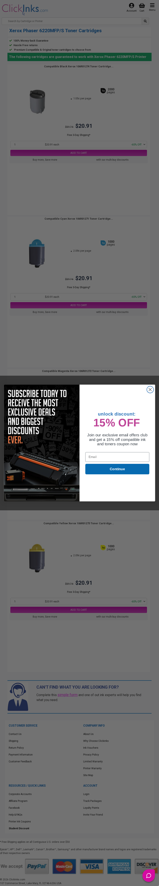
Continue (117, 469)
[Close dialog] (150, 389)
